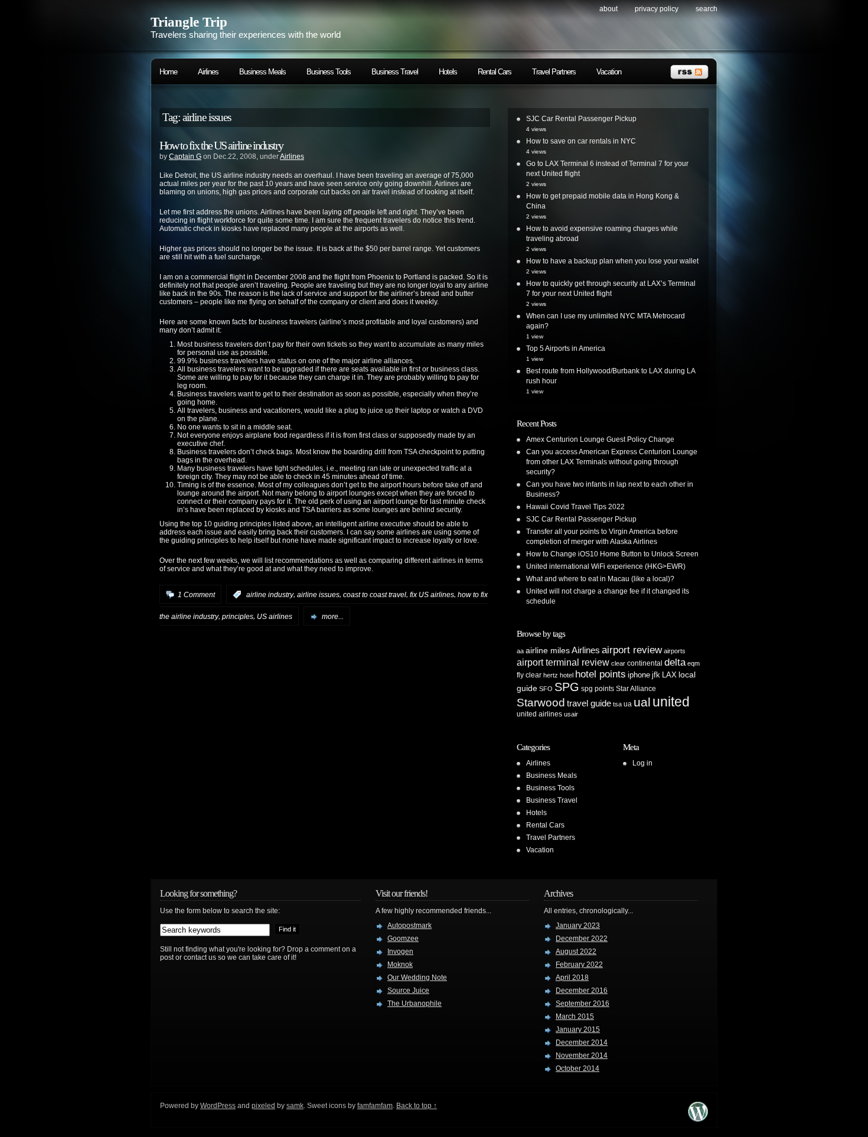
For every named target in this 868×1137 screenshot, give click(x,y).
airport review (632, 650)
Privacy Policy (656, 9)
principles (237, 617)
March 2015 (575, 1016)
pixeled (263, 1106)
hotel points (600, 674)
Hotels (448, 71)
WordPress (218, 1106)
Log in (642, 763)
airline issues (318, 595)
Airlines (208, 71)
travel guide (589, 703)
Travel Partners (554, 71)
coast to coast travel (374, 595)
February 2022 (579, 964)
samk (295, 1106)
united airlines (539, 714)
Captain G (185, 156)
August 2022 (576, 951)
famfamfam (375, 1106)
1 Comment (196, 595)
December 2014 (582, 1042)
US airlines (274, 617)
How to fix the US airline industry (221, 145)
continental (645, 663)
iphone (639, 674)
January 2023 (578, 925)
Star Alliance (636, 689)
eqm (693, 663)
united (671, 701)
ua (628, 704)
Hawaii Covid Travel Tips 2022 (575, 507)
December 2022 (582, 938)
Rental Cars (494, 71)
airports (675, 650)
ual (642, 702)
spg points (597, 689)
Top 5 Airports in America (565, 348)
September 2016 (582, 1003)
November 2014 (582, 1055)
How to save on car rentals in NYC (581, 141)
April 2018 (572, 977)
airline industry (269, 595)
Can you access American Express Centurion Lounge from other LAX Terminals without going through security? (611, 462)
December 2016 (582, 990)
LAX (669, 674)
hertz (550, 675)
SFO (546, 688)
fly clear (529, 675)
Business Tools (328, 71)
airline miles (548, 650)
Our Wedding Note (417, 977)
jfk (656, 674)
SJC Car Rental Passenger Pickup (581, 119)
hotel (566, 675)
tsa (617, 704)
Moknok (400, 964)
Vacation (608, 71)
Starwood (541, 702)
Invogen (400, 951)
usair (571, 714)
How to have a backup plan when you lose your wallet (612, 261)
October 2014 (577, 1068)
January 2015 (578, 1029)
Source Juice (408, 990)
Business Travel (394, 71)
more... (333, 617)
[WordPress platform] (698, 1118)
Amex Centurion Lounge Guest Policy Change (600, 439)
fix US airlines (432, 595)
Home (168, 71)
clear (618, 663)
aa (520, 650)
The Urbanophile (414, 1003)
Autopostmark (409, 925)
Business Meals (262, 71)
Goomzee (403, 938)
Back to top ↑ (416, 1106)
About (608, 9)
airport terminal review (563, 662)
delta (675, 662)
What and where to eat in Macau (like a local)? (600, 579)
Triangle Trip (189, 22)
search (706, 9)
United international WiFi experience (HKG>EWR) (606, 566)
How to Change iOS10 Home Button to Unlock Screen (612, 554)
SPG (566, 686)
